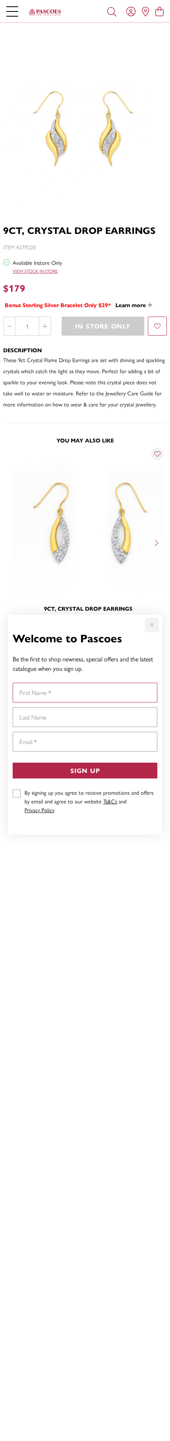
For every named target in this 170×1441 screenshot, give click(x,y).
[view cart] (159, 11)
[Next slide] (157, 542)
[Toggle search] (112, 11)
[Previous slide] (12, 542)
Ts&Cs (110, 801)
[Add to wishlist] (157, 326)
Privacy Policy (40, 810)
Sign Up (85, 770)
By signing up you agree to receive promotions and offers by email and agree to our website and (89, 801)
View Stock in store (35, 271)
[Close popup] (152, 625)
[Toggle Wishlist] (157, 454)
